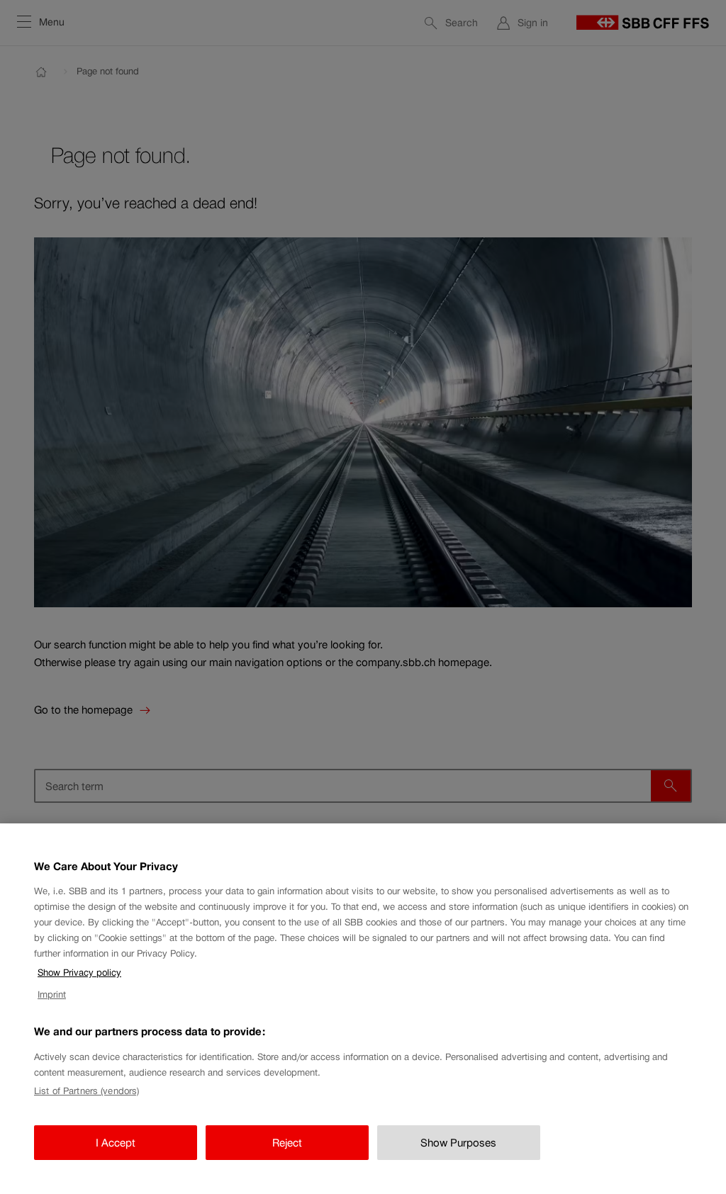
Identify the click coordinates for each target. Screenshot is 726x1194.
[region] (363, 1008)
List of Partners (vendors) (86, 1091)
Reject (287, 1143)
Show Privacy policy (79, 972)
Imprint (52, 994)
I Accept (115, 1143)
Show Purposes (458, 1143)
